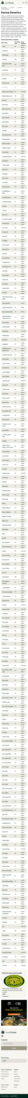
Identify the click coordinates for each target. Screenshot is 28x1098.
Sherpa (4, 719)
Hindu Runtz (5, 359)
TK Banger (5, 844)
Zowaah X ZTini (6, 939)
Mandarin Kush (6, 490)
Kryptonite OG (6, 415)
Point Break (5, 656)
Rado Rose (5, 684)
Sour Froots (5, 767)
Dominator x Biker (7, 219)
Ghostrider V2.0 (6, 266)
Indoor (15, 1071)
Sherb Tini (5, 715)
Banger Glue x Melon (7, 91)
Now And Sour (6, 555)
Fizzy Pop (5, 227)
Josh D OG (5, 385)
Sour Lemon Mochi (7, 788)
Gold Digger (5, 275)
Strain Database (5, 1074)
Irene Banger (5, 367)
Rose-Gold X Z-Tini (7, 697)
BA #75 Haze (5, 83)
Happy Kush (5, 322)
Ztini (3, 961)
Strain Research (5, 1076)
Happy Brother (6, 303)
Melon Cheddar (6, 512)
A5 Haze (4, 59)
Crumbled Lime (6, 197)
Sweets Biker (5, 840)
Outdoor (16, 1074)
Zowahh (4, 943)
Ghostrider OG (6, 262)
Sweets (4, 836)
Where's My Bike (6, 870)
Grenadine (5, 284)
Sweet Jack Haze (7, 827)
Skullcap (4, 732)
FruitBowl (4, 240)
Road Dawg (5, 689)
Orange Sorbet (6, 596)
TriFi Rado (5, 857)
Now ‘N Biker (5, 568)
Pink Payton (5, 630)
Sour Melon (5, 792)
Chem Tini (5, 169)
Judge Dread (5, 389)
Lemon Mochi (6, 451)
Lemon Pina (5, 456)
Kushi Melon (5, 430)
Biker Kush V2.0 (6, 109)
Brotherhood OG (6, 135)
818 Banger (5, 55)
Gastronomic (5, 249)
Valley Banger (6, 866)
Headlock (4, 339)
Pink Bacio (5, 613)
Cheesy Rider (5, 165)
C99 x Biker (5, 152)
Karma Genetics (5, 9)
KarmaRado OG (6, 411)
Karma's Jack (6, 398)
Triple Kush (5, 862)
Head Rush (5, 331)
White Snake (5, 903)
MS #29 (4, 482)
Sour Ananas (5, 745)
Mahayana (5, 486)
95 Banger (5, 50)
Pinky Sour (5, 652)
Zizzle (4, 930)
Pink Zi (4, 643)
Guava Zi (4, 292)
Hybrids (24, 35)
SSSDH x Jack (6, 702)
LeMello (4, 441)
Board (15, 1087)
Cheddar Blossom (7, 156)
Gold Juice (5, 279)
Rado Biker (5, 680)
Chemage (4, 173)
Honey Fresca (6, 363)
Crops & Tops (17, 1078)
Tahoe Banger (6, 849)
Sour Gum (5, 771)
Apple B (4, 78)
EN (23, 2)
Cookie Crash (6, 186)
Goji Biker (4, 271)
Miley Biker (5, 529)
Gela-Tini (4, 253)
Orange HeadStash (7, 592)
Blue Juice (5, 126)
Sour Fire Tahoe (6, 762)
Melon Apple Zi (6, 507)
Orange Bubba (6, 587)
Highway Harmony (7, 354)
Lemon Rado (5, 460)
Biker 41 (4, 100)
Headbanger (5, 335)
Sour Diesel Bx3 (6, 758)
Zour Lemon (5, 935)
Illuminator (3, 1089)
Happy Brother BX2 (7, 311)
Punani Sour (5, 665)
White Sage (5, 898)
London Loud (5, 473)
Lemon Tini (5, 464)
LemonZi (4, 469)
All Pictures (16, 1081)
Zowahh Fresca (6, 948)
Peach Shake (5, 600)
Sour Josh (5, 779)
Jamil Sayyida (6, 380)
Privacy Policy (5, 1096)
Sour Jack (5, 775)
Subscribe (14, 1048)
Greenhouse (17, 1076)
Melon (4, 503)
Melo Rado (5, 499)
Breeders (20, 7)
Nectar (4, 551)
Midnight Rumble (6, 525)
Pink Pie (4, 635)
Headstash (5, 344)
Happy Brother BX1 (7, 307)
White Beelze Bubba (7, 881)
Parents (18, 35)
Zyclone (4, 965)
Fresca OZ (5, 232)
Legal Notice (13, 1096)
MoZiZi (4, 538)
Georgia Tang (6, 258)
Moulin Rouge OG (7, 546)
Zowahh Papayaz (7, 952)
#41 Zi (3, 46)
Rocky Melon (5, 693)
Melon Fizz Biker (6, 516)
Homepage (5, 996)
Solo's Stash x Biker (7, 741)
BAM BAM (5, 87)
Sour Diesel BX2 (6, 749)
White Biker (5, 885)
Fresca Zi (4, 236)
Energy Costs (4, 1087)
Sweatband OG (6, 823)
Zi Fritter (4, 918)
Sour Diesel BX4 (6, 754)
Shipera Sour (5, 723)
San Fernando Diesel (7, 706)
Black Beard (5, 122)
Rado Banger (5, 676)
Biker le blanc (5, 117)
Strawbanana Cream (7, 818)
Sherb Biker (5, 710)
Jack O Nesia (5, 376)
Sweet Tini (5, 831)
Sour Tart (4, 814)
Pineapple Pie (6, 609)
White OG (4, 890)
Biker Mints (5, 113)
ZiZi (3, 926)
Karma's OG (5, 402)
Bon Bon (4, 130)
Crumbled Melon (6, 201)
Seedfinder (4, 7)
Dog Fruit (4, 214)
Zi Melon (4, 922)
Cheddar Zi (5, 160)
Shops (2, 1078)
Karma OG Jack (6, 406)
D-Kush (4, 206)
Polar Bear (5, 661)
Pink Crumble (5, 618)
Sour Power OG (6, 797)
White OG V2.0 (6, 894)
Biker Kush (5, 104)
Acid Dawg (5, 70)
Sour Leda (5, 784)
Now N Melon (6, 564)
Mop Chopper (6, 542)
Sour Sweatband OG (7, 810)
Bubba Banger (6, 139)
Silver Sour (5, 728)
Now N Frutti (5, 559)
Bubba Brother (6, 143)
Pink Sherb (5, 639)
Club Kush (5, 182)
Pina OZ (4, 605)
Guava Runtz (5, 288)
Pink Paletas (5, 626)
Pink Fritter (5, 622)
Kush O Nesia (5, 419)
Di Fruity (4, 210)
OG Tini (4, 572)
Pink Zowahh (5, 648)
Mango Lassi (5, 494)
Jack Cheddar (6, 372)
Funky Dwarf (5, 245)
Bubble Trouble (6, 147)
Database (12, 7)
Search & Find (4, 1071)
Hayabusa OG (6, 326)
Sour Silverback (6, 805)
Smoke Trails (5, 736)
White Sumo (5, 907)
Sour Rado (5, 801)
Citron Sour (5, 178)
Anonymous (5, 74)
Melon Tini (5, 520)
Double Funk (5, 223)
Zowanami (5, 956)
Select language (5, 1057)
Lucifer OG (5, 477)
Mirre (3, 533)
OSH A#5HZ (5, 577)
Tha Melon (5, 853)
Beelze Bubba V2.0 (7, 96)
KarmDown (5, 393)
